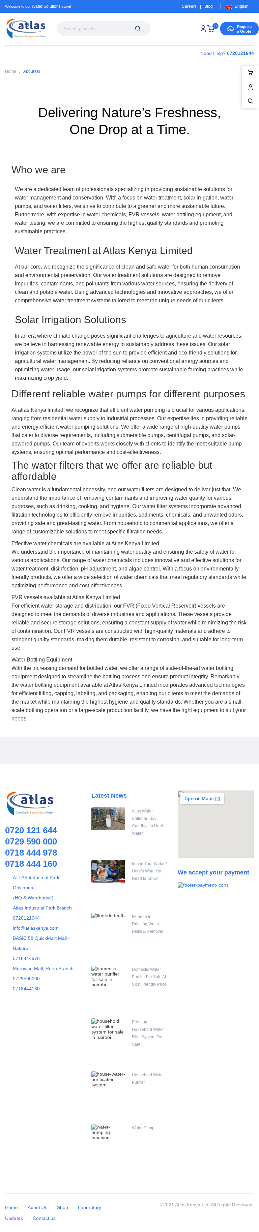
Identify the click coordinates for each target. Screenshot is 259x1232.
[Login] (203, 28)
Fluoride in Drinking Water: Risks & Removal (147, 924)
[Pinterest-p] (47, 750)
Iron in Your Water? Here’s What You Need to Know (149, 871)
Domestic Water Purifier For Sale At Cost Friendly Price (149, 977)
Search (138, 28)
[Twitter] (32, 750)
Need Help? (227, 53)
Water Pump (143, 1128)
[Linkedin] (77, 750)
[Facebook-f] (17, 750)
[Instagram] (62, 750)
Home (10, 71)
